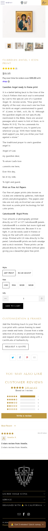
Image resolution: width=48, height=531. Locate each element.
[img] (7, 433)
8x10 (6, 285)
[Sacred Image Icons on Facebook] (24, 514)
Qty (4, 293)
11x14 (14, 285)
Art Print (9, 273)
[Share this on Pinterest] (27, 357)
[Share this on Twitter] (13, 357)
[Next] (43, 22)
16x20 (22, 285)
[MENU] (1, 2)
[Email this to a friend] (34, 357)
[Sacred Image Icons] (24, 2)
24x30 (30, 285)
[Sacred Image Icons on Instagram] (29, 514)
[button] (9, 68)
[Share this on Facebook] (20, 357)
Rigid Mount (24, 273)
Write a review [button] (24, 415)
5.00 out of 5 (31, 388)
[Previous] (4, 22)
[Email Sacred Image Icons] (19, 514)
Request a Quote (15, 347)
